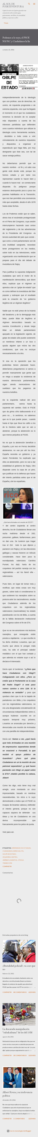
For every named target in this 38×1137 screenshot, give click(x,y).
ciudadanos (8, 851)
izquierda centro (10, 857)
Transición (7, 863)
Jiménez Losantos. (10, 860)
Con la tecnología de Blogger (20, 1131)
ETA (22, 851)
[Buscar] (29, 4)
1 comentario (19, 1119)
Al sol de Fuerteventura (13, 5)
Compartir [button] (7, 866)
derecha (16, 851)
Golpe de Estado (9, 854)
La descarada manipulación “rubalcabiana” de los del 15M (17, 1030)
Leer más (31, 992)
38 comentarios (19, 1055)
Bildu (28, 848)
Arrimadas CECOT (19, 848)
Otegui (21, 860)
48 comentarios (19, 992)
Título (6, 23)
